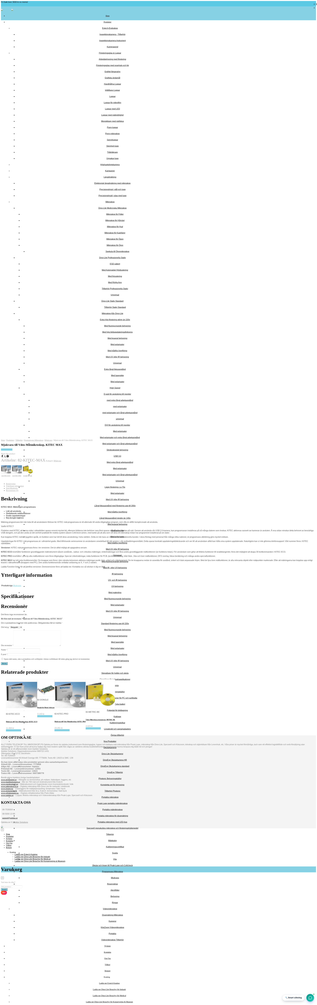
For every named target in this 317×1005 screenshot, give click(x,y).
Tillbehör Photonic (112, 791)
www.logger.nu (7, 789)
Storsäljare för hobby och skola (115, 673)
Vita (115, 859)
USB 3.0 (117, 456)
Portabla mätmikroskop (112, 810)
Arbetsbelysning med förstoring (112, 59)
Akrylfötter (115, 890)
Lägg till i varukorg (13, 730)
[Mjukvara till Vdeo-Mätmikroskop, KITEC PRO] (17, 469)
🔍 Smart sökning (293, 997)
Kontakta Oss (6, 449)
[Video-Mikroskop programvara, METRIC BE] (28, 469)
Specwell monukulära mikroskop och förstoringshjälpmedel (112, 828)
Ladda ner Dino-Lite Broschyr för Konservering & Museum (109, 1002)
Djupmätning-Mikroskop (112, 915)
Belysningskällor (117, 692)
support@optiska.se (10, 818)
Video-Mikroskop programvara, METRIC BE (100, 720)
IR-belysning (117, 574)
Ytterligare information (15, 486)
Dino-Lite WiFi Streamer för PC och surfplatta (117, 698)
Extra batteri (120, 704)
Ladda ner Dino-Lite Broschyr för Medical (109, 996)
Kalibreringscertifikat (115, 847)
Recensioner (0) (12, 490)
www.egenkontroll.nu (9, 784)
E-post (4, 654)
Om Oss (107, 958)
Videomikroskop (110, 909)
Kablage (117, 717)
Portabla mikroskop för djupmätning (112, 816)
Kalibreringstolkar (117, 723)
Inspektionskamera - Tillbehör (112, 34)
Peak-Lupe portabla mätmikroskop (112, 803)
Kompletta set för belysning (112, 785)
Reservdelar (112, 884)
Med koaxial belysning (117, 524)
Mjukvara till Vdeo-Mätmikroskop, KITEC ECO (21, 722)
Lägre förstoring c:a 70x (115, 487)
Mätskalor (112, 841)
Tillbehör (110, 834)
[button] (310, 998)
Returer (107, 971)
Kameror (112, 921)
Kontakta (107, 952)
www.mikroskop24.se (9, 786)
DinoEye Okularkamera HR (115, 760)
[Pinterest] (7, 457)
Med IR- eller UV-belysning (115, 568)
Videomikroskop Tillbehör (112, 940)
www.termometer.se (9, 780)
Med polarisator (120, 468)
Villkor (107, 965)
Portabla (112, 934)
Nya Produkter (110, 741)
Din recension (7, 645)
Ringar (115, 903)
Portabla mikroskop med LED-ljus (112, 822)
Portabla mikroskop (110, 797)
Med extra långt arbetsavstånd (120, 462)
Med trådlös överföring (117, 512)
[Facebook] (2, 457)
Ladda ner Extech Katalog (109, 983)
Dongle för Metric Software (45, 707)
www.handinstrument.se (10, 782)
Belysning (115, 896)
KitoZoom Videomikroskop (112, 927)
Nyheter (107, 946)
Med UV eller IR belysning (117, 499)
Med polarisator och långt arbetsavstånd (119, 444)
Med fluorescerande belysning (115, 561)
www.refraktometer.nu (10, 793)
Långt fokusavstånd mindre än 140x (115, 518)
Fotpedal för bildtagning (117, 710)
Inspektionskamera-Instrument (112, 41)
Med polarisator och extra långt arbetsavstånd (120, 437)
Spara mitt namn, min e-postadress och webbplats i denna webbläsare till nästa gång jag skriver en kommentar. (47, 659)
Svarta (115, 853)
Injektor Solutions (20, 822)
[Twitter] (5, 457)
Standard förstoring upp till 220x (115, 623)
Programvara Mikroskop (112, 872)
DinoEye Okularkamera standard (115, 766)
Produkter (107, 22)
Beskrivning (10, 484)
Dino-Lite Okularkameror (112, 754)
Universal (120, 481)
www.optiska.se (7, 795)
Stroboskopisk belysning (117, 450)
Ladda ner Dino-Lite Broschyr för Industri (109, 989)
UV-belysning (117, 586)
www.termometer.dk (9, 791)
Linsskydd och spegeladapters (117, 729)
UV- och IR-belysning (117, 580)
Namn (4, 650)
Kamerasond (112, 47)
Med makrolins (114, 592)
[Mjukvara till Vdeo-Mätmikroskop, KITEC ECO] (6, 469)
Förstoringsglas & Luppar (110, 53)
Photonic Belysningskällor (110, 779)
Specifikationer (12, 488)
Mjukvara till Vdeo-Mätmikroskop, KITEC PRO (70, 721)
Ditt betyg (5, 627)
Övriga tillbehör (117, 735)
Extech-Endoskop (110, 28)
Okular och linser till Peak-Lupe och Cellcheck (112, 865)
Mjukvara (115, 878)
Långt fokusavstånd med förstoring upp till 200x (115, 506)
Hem (107, 16)
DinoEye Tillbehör (115, 772)
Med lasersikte (117, 642)
